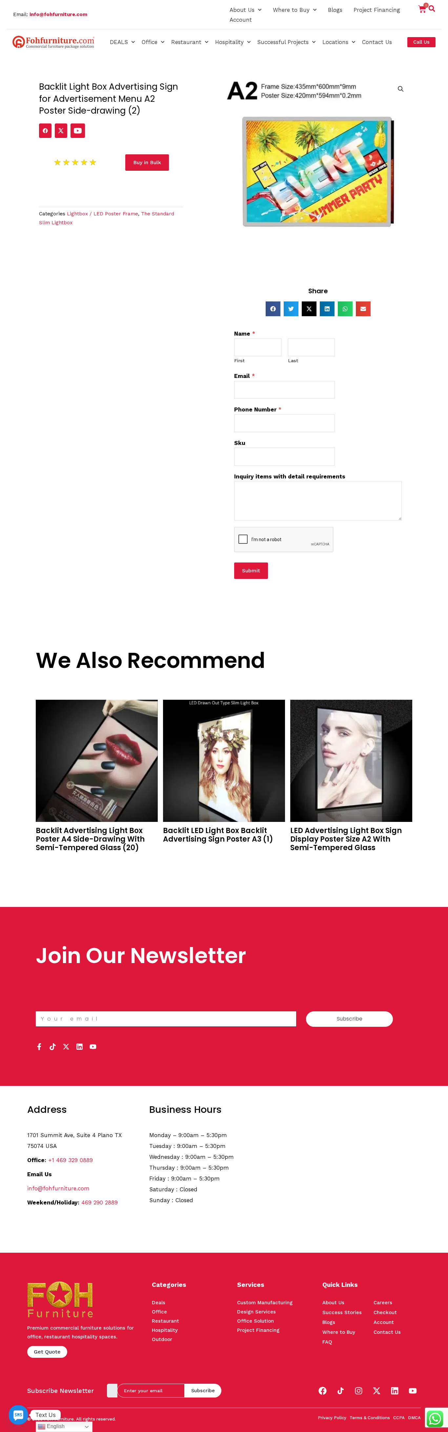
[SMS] (18, 1415)
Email (244, 376)
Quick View (50, 870)
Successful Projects (283, 42)
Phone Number (257, 409)
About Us (242, 10)
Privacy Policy (332, 1417)
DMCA (414, 1417)
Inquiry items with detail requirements (289, 476)
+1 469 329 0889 (70, 1160)
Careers (383, 1303)
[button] (432, 10)
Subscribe (203, 1391)
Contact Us (377, 42)
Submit (251, 570)
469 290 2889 (99, 1202)
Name (244, 333)
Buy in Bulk (50, 860)
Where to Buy (291, 10)
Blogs (335, 10)
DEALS (119, 42)
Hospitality (229, 42)
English (55, 1426)
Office (149, 42)
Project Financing (377, 10)
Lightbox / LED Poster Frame (102, 214)
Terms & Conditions (370, 1417)
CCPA (399, 1417)
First (239, 361)
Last (293, 361)
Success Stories (342, 1312)
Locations (335, 42)
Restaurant (186, 42)
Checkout (385, 1312)
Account (241, 19)
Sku (239, 443)
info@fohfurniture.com (58, 14)
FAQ (327, 1342)
